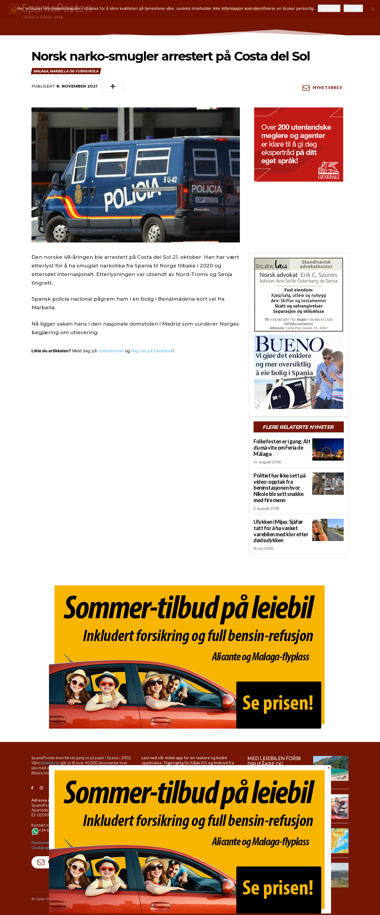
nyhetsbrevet (111, 350)
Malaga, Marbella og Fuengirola (65, 71)
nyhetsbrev (50, 762)
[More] (113, 86)
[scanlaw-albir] (299, 295)
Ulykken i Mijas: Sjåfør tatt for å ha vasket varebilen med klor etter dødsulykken (281, 530)
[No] (373, 9)
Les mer (353, 8)
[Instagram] (41, 788)
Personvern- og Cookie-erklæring (46, 845)
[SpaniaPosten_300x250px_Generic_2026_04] (299, 144)
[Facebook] (32, 788)
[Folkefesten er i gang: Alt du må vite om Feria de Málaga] (328, 449)
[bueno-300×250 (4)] (299, 372)
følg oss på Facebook (152, 350)
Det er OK (329, 8)
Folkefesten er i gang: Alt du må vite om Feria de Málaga (282, 447)
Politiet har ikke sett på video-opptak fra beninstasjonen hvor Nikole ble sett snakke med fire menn (280, 487)
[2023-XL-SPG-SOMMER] (190, 654)
